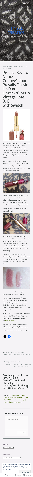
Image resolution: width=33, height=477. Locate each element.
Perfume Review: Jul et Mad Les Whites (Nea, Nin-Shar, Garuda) (18, 365)
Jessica (4, 66)
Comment (21, 432)
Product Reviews (12, 66)
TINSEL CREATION (16, 30)
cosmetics (21, 352)
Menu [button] (28, 4)
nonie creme (17, 354)
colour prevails (12, 352)
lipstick (10, 354)
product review (25, 354)
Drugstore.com (10, 321)
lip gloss (5, 354)
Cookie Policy (9, 469)
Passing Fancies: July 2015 (12, 362)
